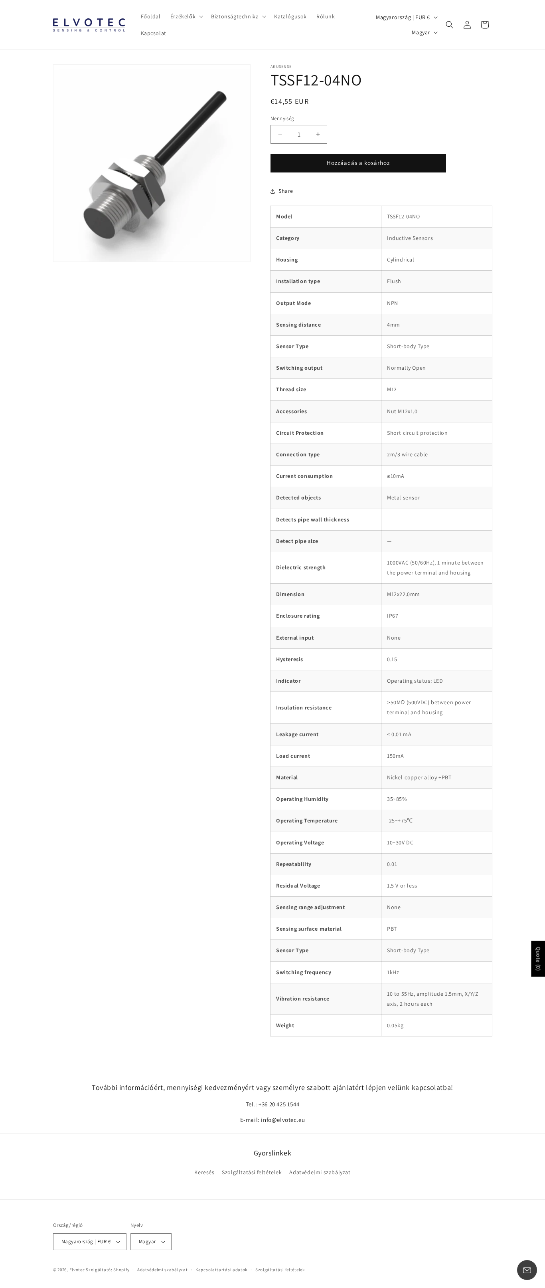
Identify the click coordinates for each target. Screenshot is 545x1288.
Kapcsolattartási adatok (221, 1269)
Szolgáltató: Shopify (107, 1269)
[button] (186, 16)
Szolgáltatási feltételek (252, 1172)
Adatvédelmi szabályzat (319, 1172)
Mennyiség (282, 118)
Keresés (204, 1172)
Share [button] (285, 190)
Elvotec (77, 1269)
